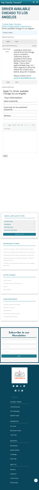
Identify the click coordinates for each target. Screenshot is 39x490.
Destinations (8, 227)
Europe (5, 286)
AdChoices (15, 397)
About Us (13, 469)
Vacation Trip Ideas (10, 230)
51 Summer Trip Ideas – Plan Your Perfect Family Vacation (18, 249)
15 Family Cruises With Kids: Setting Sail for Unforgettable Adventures (19, 264)
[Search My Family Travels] (33, 2)
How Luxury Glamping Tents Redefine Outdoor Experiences (19, 252)
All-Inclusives (14, 446)
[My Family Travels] (19, 375)
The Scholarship (15, 411)
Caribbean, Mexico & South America (12, 283)
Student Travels (14, 415)
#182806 (34, 45)
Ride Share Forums (15, 431)
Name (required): (11, 101)
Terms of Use (14, 478)
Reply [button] (16, 45)
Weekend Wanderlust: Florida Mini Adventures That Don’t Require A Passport (18, 259)
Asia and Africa (7, 289)
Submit (5, 156)
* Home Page (7, 24)
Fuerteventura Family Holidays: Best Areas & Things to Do (18, 255)
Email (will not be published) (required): (15, 108)
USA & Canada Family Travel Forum (16, 26)
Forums (17, 24)
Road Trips (13, 459)
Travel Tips (13, 435)
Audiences (7, 224)
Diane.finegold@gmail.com (25, 78)
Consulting (13, 454)
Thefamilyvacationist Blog (10, 316)
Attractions (8, 221)
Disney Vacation (14, 450)
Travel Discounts (15, 407)
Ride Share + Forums (9, 307)
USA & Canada (7, 280)
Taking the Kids (7, 310)
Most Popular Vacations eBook (11, 313)
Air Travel (13, 426)
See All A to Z (19, 234)
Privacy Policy (14, 482)
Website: (7, 116)
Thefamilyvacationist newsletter (11, 304)
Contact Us (13, 474)
